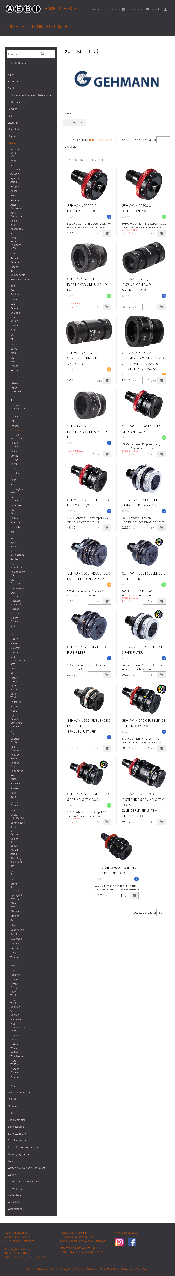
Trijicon (13, 979)
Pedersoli (13, 702)
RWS (13, 797)
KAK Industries (13, 565)
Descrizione (104, 140)
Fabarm (13, 383)
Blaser (13, 267)
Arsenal (13, 200)
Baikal (13, 221)
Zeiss (13, 1082)
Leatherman (13, 588)
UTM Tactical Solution (13, 1003)
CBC (12, 304)
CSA (12, 335)
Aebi (13, 161)
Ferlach (13, 400)
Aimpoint (13, 186)
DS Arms (13, 359)
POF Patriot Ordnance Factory (13, 721)
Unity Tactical (13, 993)
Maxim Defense (13, 619)
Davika (13, 344)
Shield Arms (13, 852)
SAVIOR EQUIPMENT (13, 816)
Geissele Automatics (13, 437)
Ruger (13, 793)
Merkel (13, 643)
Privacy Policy (67, 1269)
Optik (11, 1113)
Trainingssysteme (18, 1154)
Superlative (13, 930)
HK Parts (13, 511)
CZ (12, 339)
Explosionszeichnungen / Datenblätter (30, 95)
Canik (13, 299)
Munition (13, 1106)
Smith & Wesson (13, 887)
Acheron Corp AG (13, 153)
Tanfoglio (13, 943)
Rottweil (13, 783)
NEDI (13, 673)
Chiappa (13, 313)
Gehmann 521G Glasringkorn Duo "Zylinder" (82, 358)
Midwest (13, 648)
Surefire (13, 934)
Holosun (13, 522)
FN (12, 421)
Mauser (13, 613)
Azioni (11, 75)
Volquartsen (13, 1019)
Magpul (12, 136)
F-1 (11, 377)
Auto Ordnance (13, 214)
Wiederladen (15, 1209)
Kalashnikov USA (13, 573)
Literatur (13, 123)
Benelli (13, 258)
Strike (13, 925)
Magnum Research (13, 602)
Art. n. (91, 140)
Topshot (13, 975)
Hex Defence (13, 499)
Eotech (13, 366)
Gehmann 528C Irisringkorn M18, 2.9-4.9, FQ (87, 431)
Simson (13, 879)
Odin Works (13, 695)
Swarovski (13, 939)
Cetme (13, 308)
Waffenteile (14, 1195)
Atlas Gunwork (13, 206)
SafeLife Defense (13, 804)
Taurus (13, 948)
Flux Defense (13, 415)
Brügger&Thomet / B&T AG (13, 285)
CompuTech (142, 1269)
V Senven (13, 1013)
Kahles (13, 559)
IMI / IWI (12, 535)
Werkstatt (13, 1202)
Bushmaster (13, 294)
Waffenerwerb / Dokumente (24, 1181)
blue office (106, 1269)
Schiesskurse (16, 1127)
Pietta (13, 711)
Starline (13, 911)
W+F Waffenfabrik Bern (13, 1028)
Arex (13, 195)
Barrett (13, 233)
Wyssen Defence (13, 1070)
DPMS (13, 353)
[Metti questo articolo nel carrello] (107, 233)
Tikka (13, 953)
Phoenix (13, 706)
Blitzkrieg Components (13, 273)
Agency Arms (13, 180)
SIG (12, 866)
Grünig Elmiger (13, 457)
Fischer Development (13, 407)
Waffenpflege (15, 1188)
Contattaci (17, 26)
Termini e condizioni (50, 26)
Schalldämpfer (16, 1120)
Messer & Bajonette (19, 1092)
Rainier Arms (13, 756)
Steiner (13, 916)
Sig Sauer (13, 872)
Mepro (13, 639)
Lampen (12, 109)
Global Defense (13, 445)
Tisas (13, 970)
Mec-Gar (13, 632)
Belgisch (13, 253)
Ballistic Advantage (13, 227)
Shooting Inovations (13, 860)
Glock (13, 451)
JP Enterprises (13, 553)
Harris (13, 464)
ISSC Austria (13, 545)
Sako (13, 810)
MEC (13, 626)
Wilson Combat (13, 1050)
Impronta (31, 1269)
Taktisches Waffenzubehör (23, 1147)
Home (50, 9)
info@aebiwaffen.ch (81, 1237)
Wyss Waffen (13, 1062)
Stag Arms (13, 905)
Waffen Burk (13, 1037)
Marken (12, 143)
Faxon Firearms (13, 389)
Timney (13, 957)
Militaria (12, 1099)
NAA (13, 669)
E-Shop (68, 160)
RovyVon (13, 788)
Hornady (13, 527)
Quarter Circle (13, 740)
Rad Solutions (13, 748)
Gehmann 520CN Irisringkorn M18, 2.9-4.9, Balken (87, 284)
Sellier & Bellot (13, 842)
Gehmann (13, 430)
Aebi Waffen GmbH (90, 1269)
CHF (117, 140)
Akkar (13, 191)
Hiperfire (13, 505)
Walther (13, 1044)
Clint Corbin (13, 319)
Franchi (13, 426)
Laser (11, 116)
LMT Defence (13, 594)
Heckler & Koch (13, 477)
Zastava (13, 1077)
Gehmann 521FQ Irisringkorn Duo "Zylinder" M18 (136, 284)
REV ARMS (13, 777)
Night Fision (13, 679)
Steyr (13, 920)
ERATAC (13, 370)
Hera (13, 484)
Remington (13, 771)
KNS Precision (13, 581)
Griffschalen (15, 102)
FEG (12, 396)
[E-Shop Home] (23, 6)
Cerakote (13, 88)
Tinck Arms (13, 964)
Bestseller (14, 81)
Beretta (13, 262)
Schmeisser (13, 823)
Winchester (13, 1056)
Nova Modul (13, 687)
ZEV (12, 1086)
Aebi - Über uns (19, 63)
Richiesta (67, 9)
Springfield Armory (13, 897)
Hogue (13, 518)
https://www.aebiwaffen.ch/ (88, 1241)
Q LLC (12, 732)
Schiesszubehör (17, 1134)
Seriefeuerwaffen (18, 1140)
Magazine (13, 129)
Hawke (13, 468)
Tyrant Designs (13, 985)
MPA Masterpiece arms (13, 661)
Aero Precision (13, 167)
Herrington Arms (13, 491)
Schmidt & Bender (13, 831)
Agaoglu (13, 174)
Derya (13, 349)
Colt (12, 330)
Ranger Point (13, 764)
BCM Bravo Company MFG (13, 243)
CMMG (13, 325)
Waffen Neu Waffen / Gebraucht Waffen (26, 1171)
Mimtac (13, 652)
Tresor (11, 1161)
